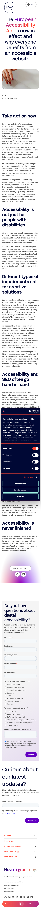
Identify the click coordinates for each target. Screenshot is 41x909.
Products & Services (12, 846)
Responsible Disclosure (11, 885)
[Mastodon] (24, 897)
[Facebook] (5, 897)
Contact (7, 904)
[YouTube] (21, 897)
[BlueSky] (28, 897)
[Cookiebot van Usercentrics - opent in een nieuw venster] (29, 411)
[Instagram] (9, 897)
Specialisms (9, 841)
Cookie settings (9, 892)
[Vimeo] (32, 897)
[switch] (35, 455)
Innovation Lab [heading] (10, 857)
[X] (13, 897)
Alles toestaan (20, 483)
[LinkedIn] (17, 897)
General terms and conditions (13, 882)
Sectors (7, 836)
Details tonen (29, 477)
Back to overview (19, 568)
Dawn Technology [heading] (11, 851)
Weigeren (20, 496)
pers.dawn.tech (9, 888)
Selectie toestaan (20, 490)
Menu (31, 904)
